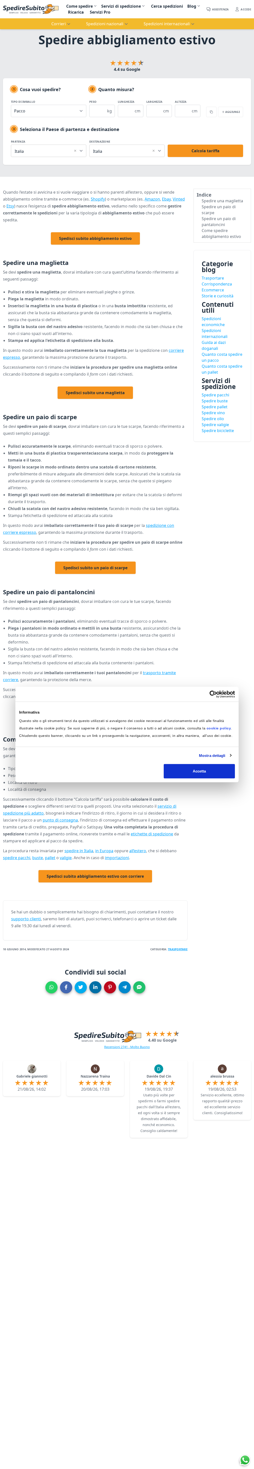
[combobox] (48, 150)
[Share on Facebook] (66, 987)
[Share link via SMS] (139, 987)
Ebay (166, 199)
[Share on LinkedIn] (95, 987)
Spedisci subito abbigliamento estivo (95, 238)
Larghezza (154, 101)
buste (37, 857)
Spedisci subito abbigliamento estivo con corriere (95, 876)
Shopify (98, 199)
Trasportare (178, 949)
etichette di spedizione (152, 834)
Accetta (199, 771)
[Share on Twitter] (81, 987)
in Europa (104, 850)
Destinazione (99, 141)
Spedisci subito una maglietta (95, 392)
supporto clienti (26, 919)
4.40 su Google (162, 1040)
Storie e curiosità (217, 296)
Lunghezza (126, 101)
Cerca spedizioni (167, 6)
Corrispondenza (217, 284)
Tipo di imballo (23, 101)
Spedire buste (215, 401)
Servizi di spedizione (121, 6)
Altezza (181, 101)
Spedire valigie (215, 424)
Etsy (10, 206)
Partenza (18, 141)
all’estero (137, 850)
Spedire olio (213, 418)
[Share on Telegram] (125, 987)
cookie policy (219, 728)
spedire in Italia (78, 850)
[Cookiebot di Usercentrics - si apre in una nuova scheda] (213, 694)
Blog (191, 6)
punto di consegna (60, 820)
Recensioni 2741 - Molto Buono (127, 1047)
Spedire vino (213, 412)
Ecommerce (213, 290)
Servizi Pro (100, 12)
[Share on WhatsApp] (51, 987)
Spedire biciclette (218, 430)
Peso (92, 101)
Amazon (152, 199)
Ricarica (76, 12)
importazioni (117, 857)
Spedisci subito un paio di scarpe (95, 567)
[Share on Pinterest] (110, 987)
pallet (50, 857)
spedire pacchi (16, 857)
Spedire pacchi (215, 395)
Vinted (179, 199)
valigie (66, 857)
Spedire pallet (214, 407)
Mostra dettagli (212, 755)
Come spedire (79, 6)
